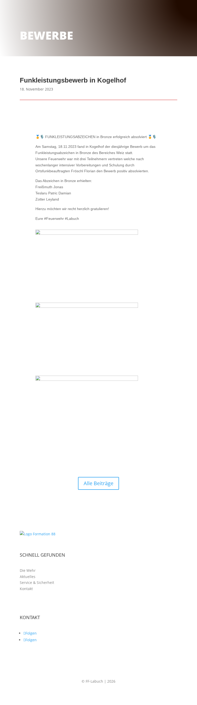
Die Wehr (28, 570)
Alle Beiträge (98, 483)
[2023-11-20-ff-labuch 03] (86, 233)
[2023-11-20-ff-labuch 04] (86, 379)
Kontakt (26, 588)
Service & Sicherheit (37, 582)
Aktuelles (27, 576)
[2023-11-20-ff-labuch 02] (86, 306)
